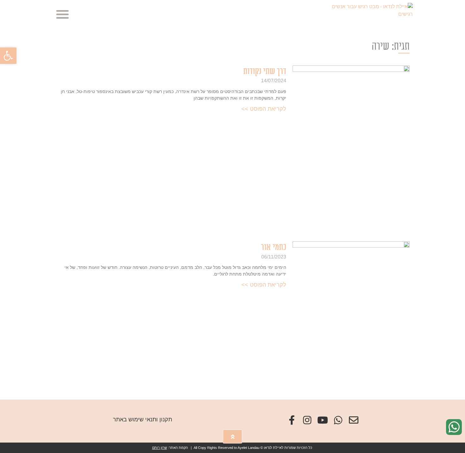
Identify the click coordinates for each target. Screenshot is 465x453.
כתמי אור (273, 247)
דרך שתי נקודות (264, 71)
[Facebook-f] (291, 420)
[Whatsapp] (338, 420)
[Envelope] (353, 420)
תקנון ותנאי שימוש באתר (142, 419)
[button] (8, 55)
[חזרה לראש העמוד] (232, 437)
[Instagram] (307, 420)
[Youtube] (322, 420)
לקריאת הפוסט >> (263, 109)
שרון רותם (159, 448)
